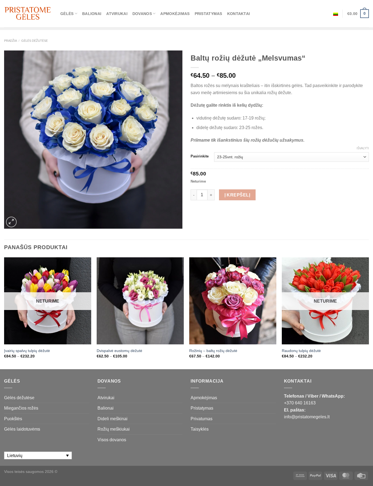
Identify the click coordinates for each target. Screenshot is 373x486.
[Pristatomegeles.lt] (28, 13)
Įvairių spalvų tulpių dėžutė (27, 350)
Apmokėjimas (175, 13)
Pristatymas (208, 13)
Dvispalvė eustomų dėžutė (119, 350)
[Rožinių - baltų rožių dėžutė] (232, 300)
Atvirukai (117, 13)
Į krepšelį (237, 195)
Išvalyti (363, 148)
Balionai (91, 13)
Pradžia (10, 40)
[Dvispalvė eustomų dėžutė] (140, 300)
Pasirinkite (200, 156)
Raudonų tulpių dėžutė (301, 350)
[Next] (369, 313)
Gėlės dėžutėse (34, 40)
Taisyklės (200, 429)
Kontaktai (238, 13)
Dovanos (142, 13)
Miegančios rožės (21, 408)
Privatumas (201, 418)
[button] (366, 475)
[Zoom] (11, 222)
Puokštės (13, 418)
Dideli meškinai (112, 418)
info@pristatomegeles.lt (307, 417)
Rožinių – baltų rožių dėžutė (213, 350)
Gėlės (66, 13)
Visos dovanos (111, 439)
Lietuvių (335, 14)
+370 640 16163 (300, 403)
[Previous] (4, 313)
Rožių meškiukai (113, 429)
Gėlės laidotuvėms (22, 429)
